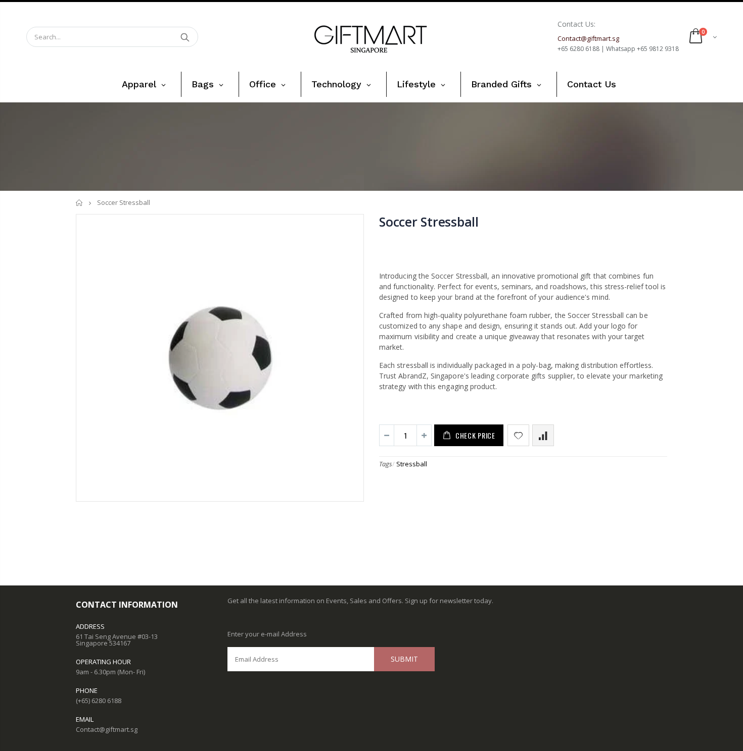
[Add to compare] (543, 435)
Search (185, 36)
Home (79, 202)
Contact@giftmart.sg (106, 729)
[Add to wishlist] (518, 435)
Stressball (411, 463)
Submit (404, 659)
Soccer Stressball (429, 221)
